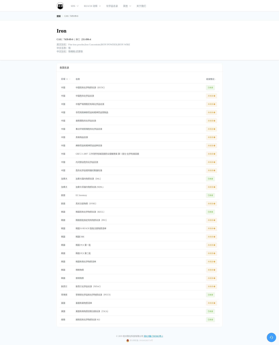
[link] (59, 16)
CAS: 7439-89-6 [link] (71, 16)
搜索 (59, 16)
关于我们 (141, 6)
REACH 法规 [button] (91, 6)
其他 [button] (125, 6)
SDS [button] (73, 6)
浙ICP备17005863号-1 (153, 336)
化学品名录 (112, 6)
